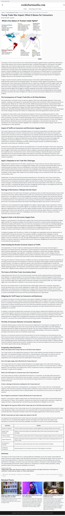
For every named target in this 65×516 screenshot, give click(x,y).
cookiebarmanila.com (33, 5)
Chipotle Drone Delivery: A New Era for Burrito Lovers (53, 496)
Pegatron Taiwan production (28, 469)
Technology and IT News (35, 9)
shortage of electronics (43, 469)
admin (12, 18)
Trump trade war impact (14, 471)
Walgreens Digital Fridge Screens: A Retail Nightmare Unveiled (11, 496)
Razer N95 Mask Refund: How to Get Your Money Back (32, 496)
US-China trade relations (27, 471)
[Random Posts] (2, 5)
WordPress (50, 513)
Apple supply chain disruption (13, 469)
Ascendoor (39, 513)
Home (25, 9)
